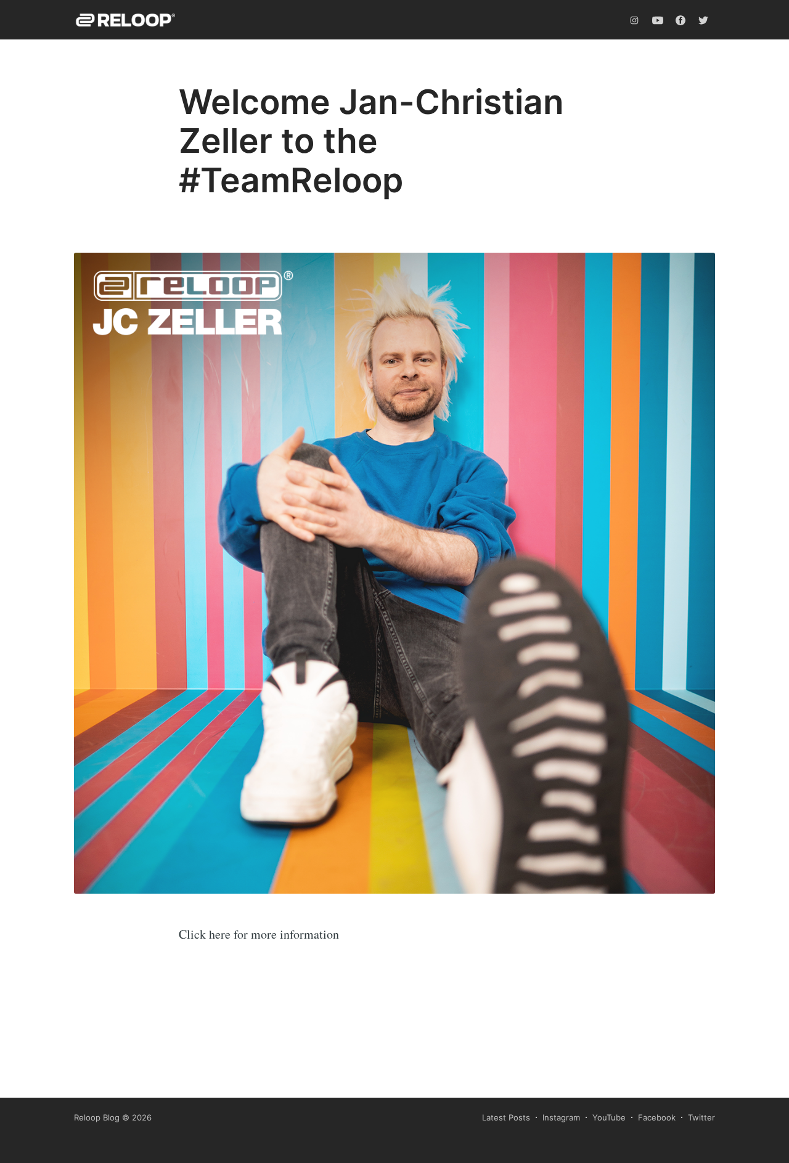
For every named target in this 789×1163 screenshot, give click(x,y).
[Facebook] (680, 20)
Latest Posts (506, 1117)
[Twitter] (703, 20)
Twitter (701, 1117)
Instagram (561, 1117)
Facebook (657, 1117)
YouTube (609, 1117)
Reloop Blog (97, 1117)
